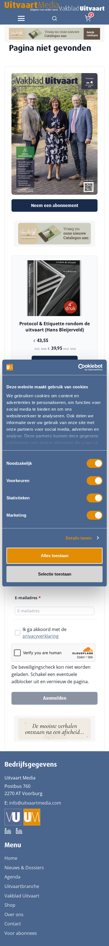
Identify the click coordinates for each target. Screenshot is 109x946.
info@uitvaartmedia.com (35, 803)
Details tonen (79, 538)
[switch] (95, 480)
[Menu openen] (21, 18)
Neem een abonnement (54, 205)
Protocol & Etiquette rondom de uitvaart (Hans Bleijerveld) (54, 326)
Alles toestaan (54, 555)
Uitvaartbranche (21, 886)
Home (10, 858)
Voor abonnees (20, 933)
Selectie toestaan (54, 574)
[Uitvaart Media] (54, 6)
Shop (9, 905)
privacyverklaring (41, 636)
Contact (12, 924)
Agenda (12, 877)
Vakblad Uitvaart (21, 896)
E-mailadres (28, 598)
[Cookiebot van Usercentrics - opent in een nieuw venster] (78, 367)
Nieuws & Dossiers (24, 868)
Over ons (13, 914)
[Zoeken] (54, 18)
